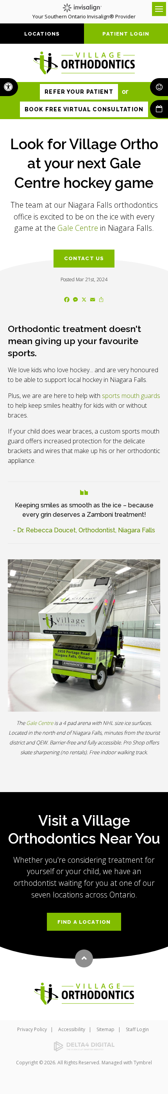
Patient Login (125, 34)
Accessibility (71, 1029)
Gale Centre (77, 228)
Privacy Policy (32, 1029)
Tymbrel (143, 1062)
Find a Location (84, 922)
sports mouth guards (131, 395)
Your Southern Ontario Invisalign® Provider (84, 16)
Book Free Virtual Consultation (84, 109)
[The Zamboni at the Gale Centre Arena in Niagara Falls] (84, 635)
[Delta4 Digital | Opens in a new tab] (84, 1046)
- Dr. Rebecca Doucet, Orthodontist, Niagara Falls (84, 530)
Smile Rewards (159, 87)
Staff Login (137, 1029)
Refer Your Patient (79, 92)
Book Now (159, 109)
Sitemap (105, 1029)
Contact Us (84, 258)
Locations (42, 34)
